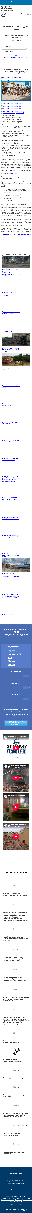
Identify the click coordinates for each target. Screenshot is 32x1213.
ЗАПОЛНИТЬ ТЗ (16, 859)
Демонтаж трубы (7, 614)
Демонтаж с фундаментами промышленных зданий (11, 459)
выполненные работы (7, 234)
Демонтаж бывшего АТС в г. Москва (11, 386)
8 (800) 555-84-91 (7, 7)
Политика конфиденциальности (23, 1200)
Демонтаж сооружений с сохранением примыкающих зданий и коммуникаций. (11, 499)
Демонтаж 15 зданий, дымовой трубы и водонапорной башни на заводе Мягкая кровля (11, 479)
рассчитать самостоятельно (17, 38)
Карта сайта (27, 1198)
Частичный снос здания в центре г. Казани (11, 330)
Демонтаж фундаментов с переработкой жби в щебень (11, 518)
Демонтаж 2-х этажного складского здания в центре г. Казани (11, 349)
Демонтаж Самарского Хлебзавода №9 (11, 441)
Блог (22, 1198)
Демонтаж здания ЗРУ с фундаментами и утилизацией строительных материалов (11, 575)
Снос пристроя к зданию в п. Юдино (11, 368)
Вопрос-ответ (15, 1198)
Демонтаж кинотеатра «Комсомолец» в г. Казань (11, 312)
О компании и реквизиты (7, 1200)
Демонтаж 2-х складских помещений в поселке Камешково (11, 293)
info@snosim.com (7, 10)
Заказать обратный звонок (16, 242)
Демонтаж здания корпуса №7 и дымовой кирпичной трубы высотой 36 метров (11, 596)
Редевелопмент (7, 1198)
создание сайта (16, 1185)
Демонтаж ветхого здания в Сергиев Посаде (11, 404)
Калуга (29, 13)
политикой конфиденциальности (20, 57)
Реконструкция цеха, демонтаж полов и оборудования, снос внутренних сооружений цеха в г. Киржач (11, 273)
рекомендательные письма (23, 234)
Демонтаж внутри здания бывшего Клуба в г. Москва (11, 422)
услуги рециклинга (13, 170)
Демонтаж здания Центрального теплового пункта (11, 555)
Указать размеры (15, 63)
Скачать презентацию (16, 247)
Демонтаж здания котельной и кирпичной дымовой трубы (11, 536)
